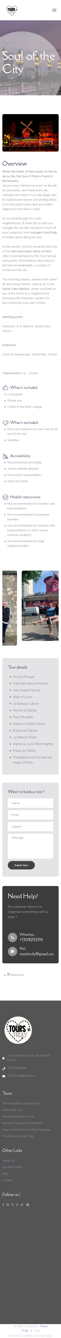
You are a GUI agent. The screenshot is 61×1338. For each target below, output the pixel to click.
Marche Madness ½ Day (18, 1116)
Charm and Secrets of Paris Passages (26, 1129)
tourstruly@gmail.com (38, 953)
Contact (7, 1180)
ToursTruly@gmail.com (22, 1075)
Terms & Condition (21, 1335)
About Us (8, 1160)
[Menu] (54, 10)
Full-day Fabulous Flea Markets (22, 1123)
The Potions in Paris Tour (18, 1136)
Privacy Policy (43, 1335)
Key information (12, 1167)
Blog (5, 1173)
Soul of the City (12, 1110)
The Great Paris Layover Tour (21, 1103)
